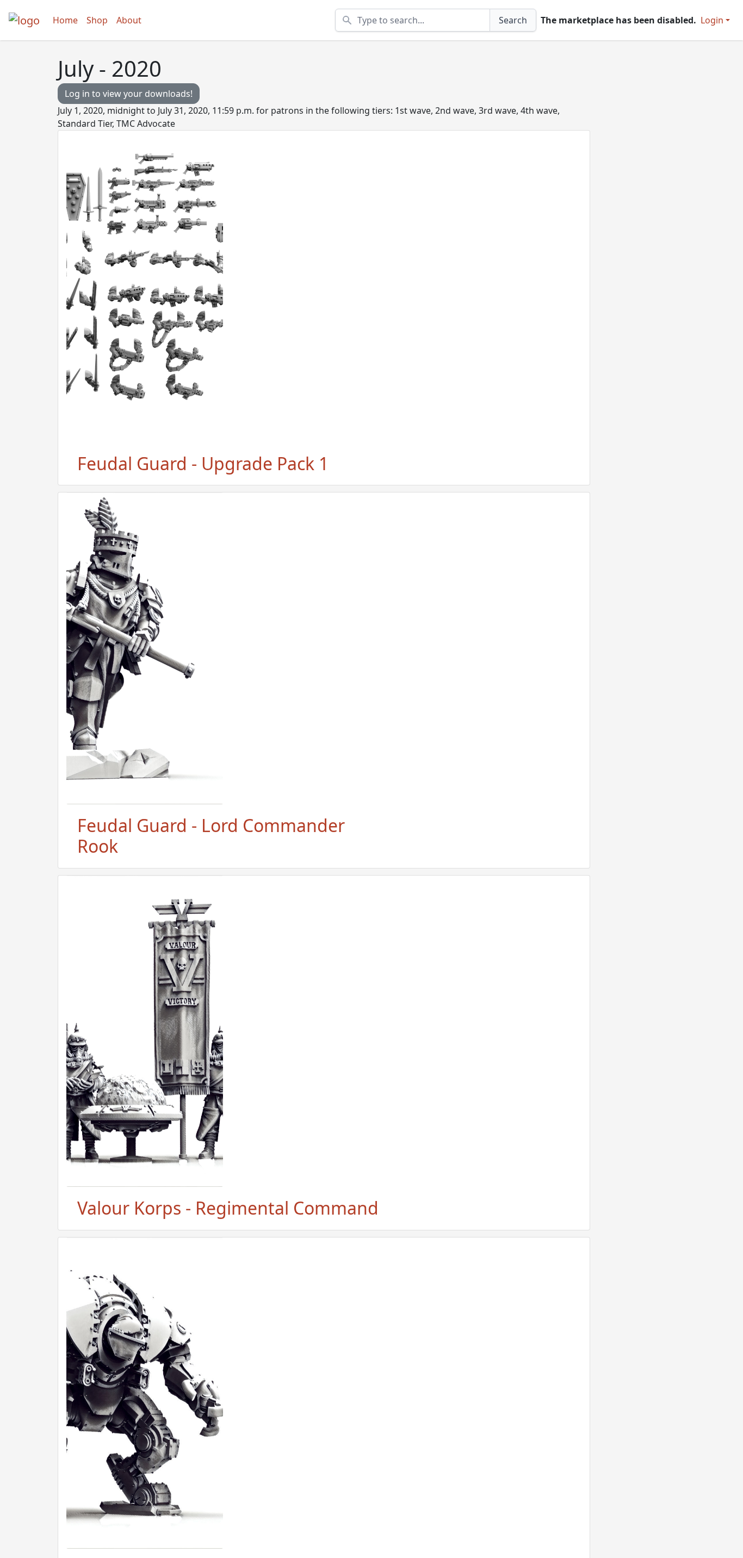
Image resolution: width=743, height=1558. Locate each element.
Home (65, 20)
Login (712, 20)
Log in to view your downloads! (129, 94)
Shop (97, 20)
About (128, 20)
